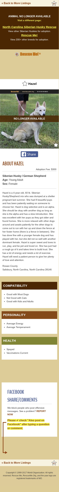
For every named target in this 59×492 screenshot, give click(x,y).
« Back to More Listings (16, 3)
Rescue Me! (29, 35)
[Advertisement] (29, 67)
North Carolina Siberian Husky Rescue (29, 27)
